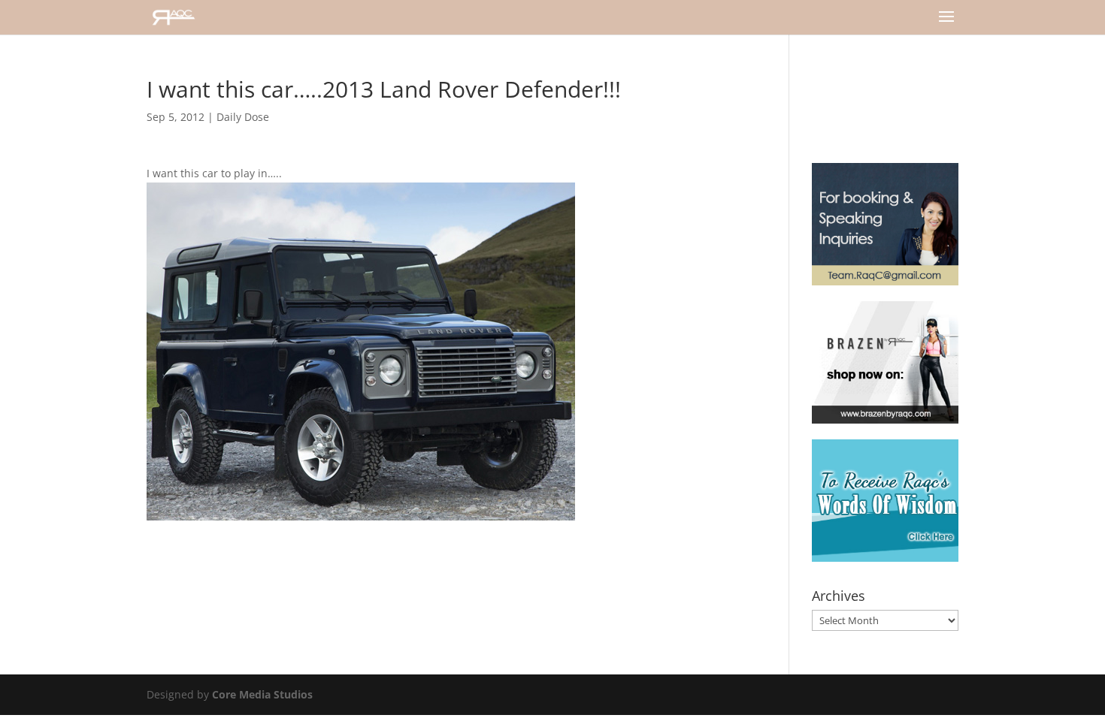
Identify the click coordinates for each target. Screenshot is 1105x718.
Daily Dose (242, 117)
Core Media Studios (262, 694)
